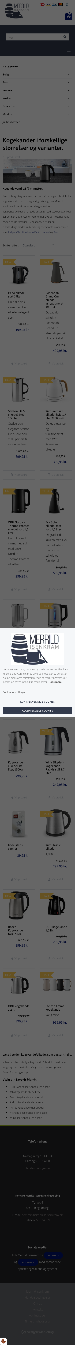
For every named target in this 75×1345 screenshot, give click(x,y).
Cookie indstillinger (14, 692)
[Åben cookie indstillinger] (3, 1341)
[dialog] (37, 672)
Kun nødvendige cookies (37, 701)
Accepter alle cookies (37, 710)
